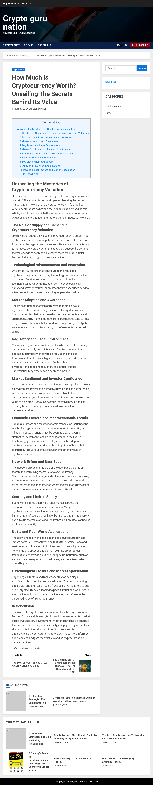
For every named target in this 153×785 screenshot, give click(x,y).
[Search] (126, 45)
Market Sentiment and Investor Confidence (43, 149)
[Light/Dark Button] (120, 45)
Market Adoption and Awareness (37, 141)
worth (37, 648)
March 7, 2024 (109, 766)
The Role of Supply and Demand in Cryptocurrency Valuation (53, 133)
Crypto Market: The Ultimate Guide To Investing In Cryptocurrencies (74, 699)
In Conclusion (27, 173)
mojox (16, 109)
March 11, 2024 (110, 742)
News (108, 112)
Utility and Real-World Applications (38, 165)
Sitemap (28, 45)
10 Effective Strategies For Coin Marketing (37, 699)
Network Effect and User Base (36, 157)
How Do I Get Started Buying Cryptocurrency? (118, 760)
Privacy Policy (11, 45)
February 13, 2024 (29, 109)
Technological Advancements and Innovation (44, 137)
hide (57, 122)
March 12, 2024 (61, 705)
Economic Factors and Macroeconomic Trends (45, 153)
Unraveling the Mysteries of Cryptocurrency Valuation (44, 128)
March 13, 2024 (36, 706)
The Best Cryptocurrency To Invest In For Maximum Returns (123, 737)
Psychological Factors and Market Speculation (46, 169)
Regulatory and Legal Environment (38, 145)
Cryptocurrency (18, 70)
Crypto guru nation (25, 22)
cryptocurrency (26, 648)
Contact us (44, 45)
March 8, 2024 (61, 766)
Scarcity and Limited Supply (35, 161)
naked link (110, 82)
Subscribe (142, 45)
